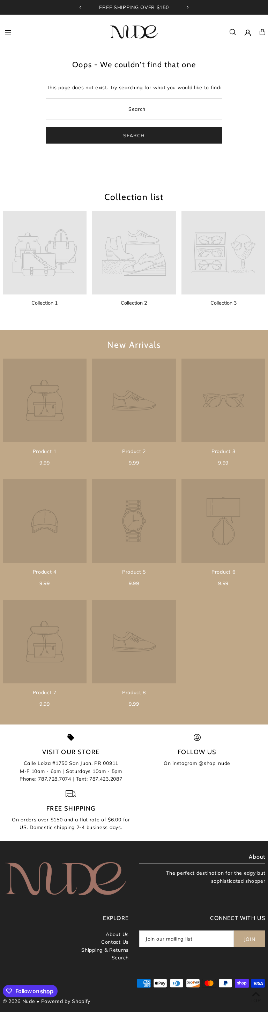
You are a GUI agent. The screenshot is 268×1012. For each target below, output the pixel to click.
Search (120, 958)
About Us (117, 934)
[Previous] (80, 7)
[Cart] (262, 32)
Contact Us (115, 942)
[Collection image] (45, 252)
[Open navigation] (53, 31)
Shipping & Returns (105, 950)
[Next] (187, 7)
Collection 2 (134, 303)
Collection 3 (223, 303)
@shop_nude (214, 763)
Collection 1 (44, 303)
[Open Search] (233, 32)
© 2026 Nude (20, 1001)
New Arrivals (134, 344)
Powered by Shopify (66, 1001)
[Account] (248, 33)
